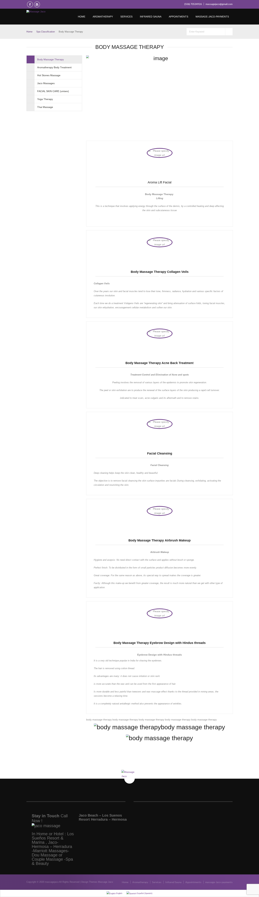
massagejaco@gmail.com (219, 4)
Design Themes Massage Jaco (97, 882)
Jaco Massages (46, 83)
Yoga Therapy (45, 99)
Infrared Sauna (150, 16)
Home (81, 16)
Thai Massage (45, 107)
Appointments (178, 16)
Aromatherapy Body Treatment (54, 67)
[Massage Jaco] (47, 11)
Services (126, 16)
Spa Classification (45, 31)
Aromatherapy (103, 16)
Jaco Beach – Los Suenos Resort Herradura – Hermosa (103, 817)
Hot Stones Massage (48, 75)
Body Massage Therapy (50, 59)
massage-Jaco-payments (212, 16)
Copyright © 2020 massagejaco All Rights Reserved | (53, 882)
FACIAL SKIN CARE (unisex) (53, 91)
